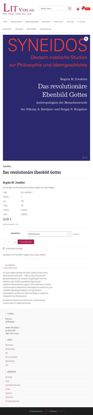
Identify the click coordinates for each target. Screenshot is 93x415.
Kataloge (70, 22)
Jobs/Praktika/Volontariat (12, 385)
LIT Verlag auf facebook (12, 401)
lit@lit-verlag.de (14, 333)
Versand (10, 224)
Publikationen (16, 22)
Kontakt (7, 389)
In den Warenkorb (25, 242)
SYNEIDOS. (24, 214)
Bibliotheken (31, 29)
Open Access (58, 22)
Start (5, 22)
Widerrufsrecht (10, 361)
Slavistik (37, 255)
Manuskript (7, 29)
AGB (6, 365)
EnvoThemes (61, 411)
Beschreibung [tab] (10, 265)
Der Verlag (19, 29)
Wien (32, 255)
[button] (86, 39)
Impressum (8, 393)
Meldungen (46, 22)
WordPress (46, 411)
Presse (7, 381)
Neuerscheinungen (32, 22)
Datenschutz (9, 397)
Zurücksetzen (76, 234)
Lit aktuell (81, 22)
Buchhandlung (45, 29)
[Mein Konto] (78, 9)
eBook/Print (15, 233)
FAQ (6, 353)
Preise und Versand (11, 357)
